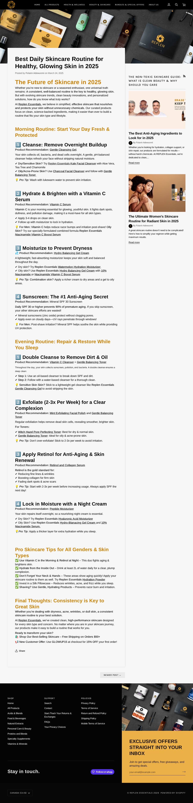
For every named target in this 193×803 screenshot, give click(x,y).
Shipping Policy (88, 718)
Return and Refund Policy (93, 713)
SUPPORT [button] (49, 698)
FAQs (47, 722)
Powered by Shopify (173, 793)
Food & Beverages (17, 718)
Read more (134, 162)
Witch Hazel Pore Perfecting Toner (39, 431)
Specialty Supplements (19, 738)
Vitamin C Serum (60, 204)
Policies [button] (86, 698)
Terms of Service (89, 708)
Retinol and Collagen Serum (67, 465)
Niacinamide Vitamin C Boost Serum (38, 234)
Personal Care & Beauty (19, 728)
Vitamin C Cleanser (62, 362)
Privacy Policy (88, 703)
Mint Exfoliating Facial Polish (68, 413)
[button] (74, 4)
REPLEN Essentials (141, 793)
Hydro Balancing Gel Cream (71, 253)
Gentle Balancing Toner (32, 435)
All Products (13, 708)
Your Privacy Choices (55, 727)
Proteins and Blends (17, 733)
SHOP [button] (11, 698)
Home (11, 703)
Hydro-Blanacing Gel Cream (77, 522)
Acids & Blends (15, 713)
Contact (48, 708)
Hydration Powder (93, 579)
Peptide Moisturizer (62, 508)
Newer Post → (112, 675)
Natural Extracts (16, 723)
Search (47, 703)
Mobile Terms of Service (93, 723)
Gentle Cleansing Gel (63, 149)
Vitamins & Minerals (17, 744)
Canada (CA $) (18, 793)
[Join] (182, 771)
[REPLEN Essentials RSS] (184, 76)
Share (22, 651)
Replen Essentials (29, 104)
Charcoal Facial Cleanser (68, 171)
